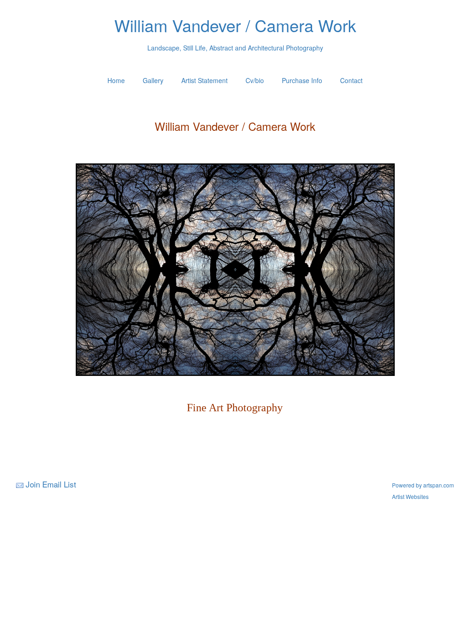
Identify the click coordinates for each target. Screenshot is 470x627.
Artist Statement (204, 80)
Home (116, 80)
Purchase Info (302, 80)
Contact (351, 80)
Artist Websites (410, 496)
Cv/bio (255, 80)
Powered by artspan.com (423, 485)
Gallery (153, 80)
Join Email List (51, 484)
